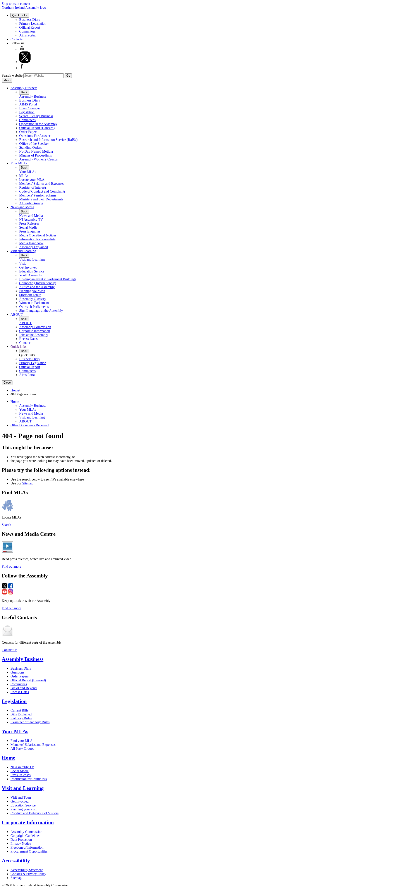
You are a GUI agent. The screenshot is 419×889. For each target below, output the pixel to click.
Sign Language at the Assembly (41, 310)
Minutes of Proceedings (35, 155)
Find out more (11, 566)
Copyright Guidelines (25, 835)
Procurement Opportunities (29, 851)
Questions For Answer (34, 136)
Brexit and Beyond (23, 688)
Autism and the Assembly (37, 287)
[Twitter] (25, 62)
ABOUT (16, 314)
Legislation (26, 112)
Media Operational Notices (37, 235)
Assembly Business (23, 88)
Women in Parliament (34, 303)
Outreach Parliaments (34, 306)
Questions (17, 672)
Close (7, 382)
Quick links (18, 346)
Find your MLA (21, 741)
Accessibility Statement (26, 870)
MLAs (23, 175)
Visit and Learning (23, 251)
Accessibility (16, 860)
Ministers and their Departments (41, 199)
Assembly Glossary (32, 299)
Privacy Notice (20, 843)
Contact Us (9, 650)
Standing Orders (30, 147)
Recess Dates (28, 339)
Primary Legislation (32, 23)
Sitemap (27, 483)
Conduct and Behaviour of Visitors (34, 813)
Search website (12, 75)
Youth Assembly (30, 275)
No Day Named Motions (36, 151)
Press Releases (29, 223)
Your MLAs (18, 163)
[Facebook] (21, 68)
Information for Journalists (37, 239)
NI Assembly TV (31, 219)
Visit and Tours (20, 797)
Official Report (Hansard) (37, 128)
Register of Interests (32, 187)
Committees (27, 31)
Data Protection (21, 839)
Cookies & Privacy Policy (28, 874)
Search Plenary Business (36, 116)
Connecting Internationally (37, 283)
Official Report (29, 27)
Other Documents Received (29, 425)
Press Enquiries (29, 231)
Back (24, 92)
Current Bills (19, 710)
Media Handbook (31, 243)
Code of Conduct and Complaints (42, 191)
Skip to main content (16, 3)
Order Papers (28, 132)
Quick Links (19, 15)
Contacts (16, 39)
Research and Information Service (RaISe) (48, 139)
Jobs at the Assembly (33, 335)
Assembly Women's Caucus (38, 159)
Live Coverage (29, 108)
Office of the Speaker (34, 143)
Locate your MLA (32, 179)
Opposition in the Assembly (38, 124)
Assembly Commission (35, 327)
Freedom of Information (26, 847)
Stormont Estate (30, 295)
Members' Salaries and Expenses (41, 183)
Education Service (31, 271)
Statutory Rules (21, 718)
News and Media (22, 207)
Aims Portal (27, 35)
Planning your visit (32, 291)
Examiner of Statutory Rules (30, 722)
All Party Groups (31, 203)
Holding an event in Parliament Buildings (47, 279)
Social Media (28, 227)
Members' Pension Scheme (37, 195)
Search (6, 525)
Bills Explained (21, 714)
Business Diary (29, 19)
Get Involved (28, 267)
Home (14, 390)
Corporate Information (34, 331)
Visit (22, 263)
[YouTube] (21, 49)
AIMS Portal (28, 104)
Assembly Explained (33, 247)
